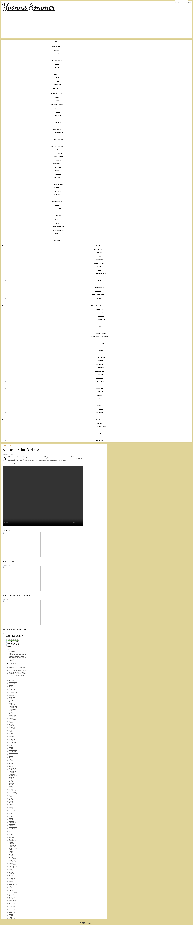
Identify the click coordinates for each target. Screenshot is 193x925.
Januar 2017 (12, 787)
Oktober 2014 (12, 828)
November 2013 (13, 845)
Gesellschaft (12, 900)
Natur (10, 909)
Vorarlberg (58, 191)
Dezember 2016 (13, 789)
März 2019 (11, 757)
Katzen (57, 100)
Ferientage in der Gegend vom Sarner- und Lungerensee (17, 668)
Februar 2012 (12, 877)
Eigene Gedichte (57, 84)
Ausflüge (11, 894)
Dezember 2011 (13, 880)
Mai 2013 (11, 854)
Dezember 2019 (13, 750)
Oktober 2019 (12, 751)
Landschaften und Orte (55, 104)
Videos (9, 445)
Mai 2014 (11, 836)
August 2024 (12, 697)
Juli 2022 (11, 722)
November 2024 (13, 692)
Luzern (58, 112)
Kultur (55, 219)
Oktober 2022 (12, 719)
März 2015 (11, 821)
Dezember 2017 (13, 771)
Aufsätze (56, 74)
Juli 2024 (11, 698)
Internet (11, 903)
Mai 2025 (11, 686)
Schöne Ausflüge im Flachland (16, 672)
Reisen (10, 912)
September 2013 (13, 848)
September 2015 (13, 812)
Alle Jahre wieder (13, 666)
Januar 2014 (12, 842)
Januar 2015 (12, 824)
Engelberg (58, 174)
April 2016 (11, 801)
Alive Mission (12, 651)
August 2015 (12, 813)
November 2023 (13, 707)
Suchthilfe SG (12, 660)
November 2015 (13, 809)
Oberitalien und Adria (58, 201)
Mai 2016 (11, 800)
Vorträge (56, 77)
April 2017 (11, 783)
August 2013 (12, 849)
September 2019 (13, 753)
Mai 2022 (11, 724)
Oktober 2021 (12, 729)
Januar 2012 (12, 878)
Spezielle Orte (57, 108)
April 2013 (11, 855)
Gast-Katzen (56, 57)
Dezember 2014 (13, 825)
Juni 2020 (11, 748)
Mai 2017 (11, 781)
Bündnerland (56, 163)
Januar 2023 (12, 716)
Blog (55, 42)
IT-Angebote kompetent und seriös (18, 654)
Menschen (55, 89)
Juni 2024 (11, 700)
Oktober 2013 (12, 846)
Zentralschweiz (56, 170)
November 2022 (13, 718)
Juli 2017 (11, 778)
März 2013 (11, 857)
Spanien (57, 205)
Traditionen (56, 240)
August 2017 (12, 777)
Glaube (57, 67)
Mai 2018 (11, 763)
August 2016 (12, 795)
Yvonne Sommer (9, 528)
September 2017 (13, 775)
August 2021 (12, 730)
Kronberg (58, 160)
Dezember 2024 (13, 691)
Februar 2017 (12, 786)
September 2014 (13, 830)
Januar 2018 (12, 769)
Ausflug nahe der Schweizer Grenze (18, 670)
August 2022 (12, 721)
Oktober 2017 (12, 774)
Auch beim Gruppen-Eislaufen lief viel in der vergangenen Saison (17, 674)
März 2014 (11, 839)
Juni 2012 (11, 871)
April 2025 (11, 688)
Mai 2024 (11, 701)
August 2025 (12, 683)
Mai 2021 (11, 735)
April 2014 (11, 837)
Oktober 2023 (12, 709)
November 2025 (13, 682)
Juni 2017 (11, 780)
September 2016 (13, 793)
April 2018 (11, 765)
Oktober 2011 (12, 883)
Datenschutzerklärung (85, 923)
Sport (10, 917)
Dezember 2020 (13, 741)
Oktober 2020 (12, 742)
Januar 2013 (12, 860)
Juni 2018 (11, 762)
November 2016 (13, 790)
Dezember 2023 (13, 706)
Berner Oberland (58, 139)
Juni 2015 (11, 816)
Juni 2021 (11, 733)
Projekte (11, 911)
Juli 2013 (11, 851)
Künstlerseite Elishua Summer (16, 656)
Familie (57, 53)
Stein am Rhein (58, 153)
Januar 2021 (12, 739)
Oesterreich (57, 187)
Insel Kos (58, 215)
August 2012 (12, 868)
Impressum (82, 922)
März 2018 (11, 766)
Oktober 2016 (12, 792)
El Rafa (10, 653)
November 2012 (13, 863)
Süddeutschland (56, 181)
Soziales (11, 915)
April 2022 (11, 726)
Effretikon (58, 115)
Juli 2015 (11, 815)
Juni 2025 (11, 685)
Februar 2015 (12, 822)
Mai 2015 (11, 818)
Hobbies (57, 64)
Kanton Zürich (57, 129)
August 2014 (12, 831)
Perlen (58, 81)
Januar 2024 (12, 704)
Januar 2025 (12, 689)
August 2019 (12, 754)
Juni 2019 (11, 756)
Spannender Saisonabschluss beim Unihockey (18, 595)
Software (11, 914)
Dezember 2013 (13, 843)
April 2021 (11, 736)
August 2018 (12, 759)
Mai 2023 (11, 713)
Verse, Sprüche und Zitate (58, 230)
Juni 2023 (11, 712)
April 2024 (11, 703)
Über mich (56, 50)
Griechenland (56, 212)
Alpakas (57, 97)
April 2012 (11, 874)
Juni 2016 (11, 798)
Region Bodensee (58, 184)
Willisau (58, 126)
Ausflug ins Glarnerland (11, 561)
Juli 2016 (11, 797)
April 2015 (11, 819)
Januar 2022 (12, 727)
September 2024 (13, 695)
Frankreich (57, 194)
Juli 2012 (11, 869)
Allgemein (11, 893)
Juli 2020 (11, 747)
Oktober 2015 (12, 810)
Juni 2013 (11, 852)
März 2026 (11, 680)
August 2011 (12, 886)
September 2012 (13, 866)
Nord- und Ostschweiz (57, 146)
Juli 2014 (11, 833)
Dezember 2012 (13, 861)
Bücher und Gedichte (58, 226)
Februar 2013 (12, 858)
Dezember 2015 (13, 807)
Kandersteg (58, 122)
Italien (57, 198)
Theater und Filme (57, 237)
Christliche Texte (58, 71)
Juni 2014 (11, 834)
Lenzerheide (58, 167)
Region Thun (58, 143)
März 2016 (11, 803)
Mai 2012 (11, 872)
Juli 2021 (11, 732)
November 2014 (13, 827)
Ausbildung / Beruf (57, 60)
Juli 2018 (11, 760)
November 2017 (13, 772)
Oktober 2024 (12, 694)
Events (10, 897)
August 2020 (12, 745)
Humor (5, 445)
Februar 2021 (12, 738)
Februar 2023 (12, 715)
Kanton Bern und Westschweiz (57, 136)
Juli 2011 (11, 887)
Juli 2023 (11, 710)
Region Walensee (58, 156)
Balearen (58, 208)
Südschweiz (57, 177)
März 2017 (11, 784)
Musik (56, 233)
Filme (10, 899)
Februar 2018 (12, 768)
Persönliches (55, 46)
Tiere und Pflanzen (55, 93)
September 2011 (13, 884)
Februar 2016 (12, 804)
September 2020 (13, 744)
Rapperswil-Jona (58, 119)
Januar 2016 (12, 806)
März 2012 (11, 875)
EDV (10, 896)
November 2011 (13, 881)
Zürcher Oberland (58, 132)
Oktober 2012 (12, 864)
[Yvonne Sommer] (28, 6)
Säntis (58, 150)
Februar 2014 (12, 840)
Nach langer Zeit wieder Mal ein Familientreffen (19, 629)
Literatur (56, 223)
